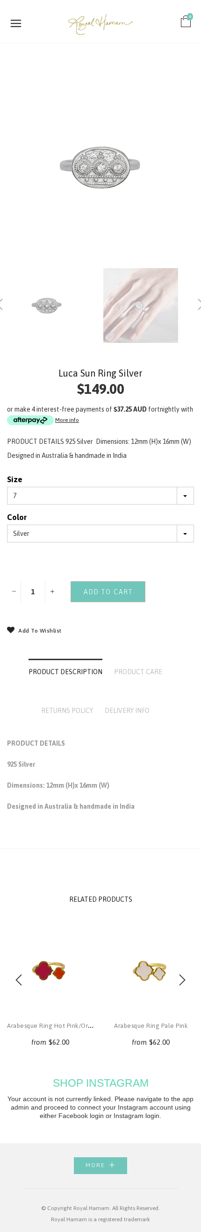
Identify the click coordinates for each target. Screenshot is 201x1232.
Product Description (65, 672)
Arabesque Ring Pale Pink (150, 1025)
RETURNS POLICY (67, 710)
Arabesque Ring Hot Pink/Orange (55, 1025)
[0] (186, 24)
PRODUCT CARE (138, 672)
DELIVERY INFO (127, 710)
